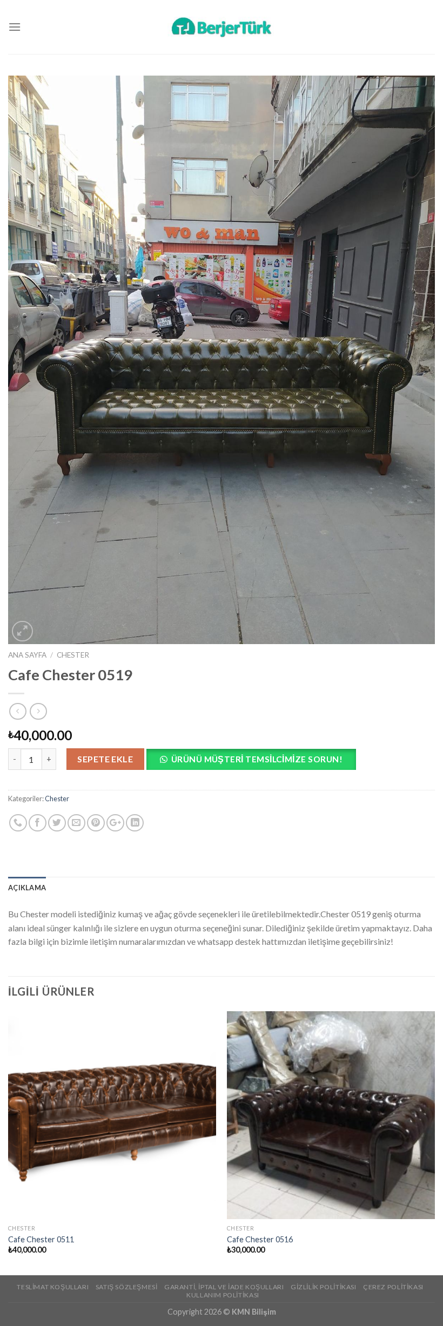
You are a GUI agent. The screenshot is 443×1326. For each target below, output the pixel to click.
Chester (73, 655)
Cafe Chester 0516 (260, 1239)
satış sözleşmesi (127, 1287)
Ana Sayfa (27, 655)
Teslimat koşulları (53, 1287)
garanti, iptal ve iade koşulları (224, 1287)
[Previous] (9, 1142)
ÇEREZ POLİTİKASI (393, 1287)
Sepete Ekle (105, 759)
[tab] (27, 887)
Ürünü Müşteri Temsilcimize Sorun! (257, 759)
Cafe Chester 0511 (41, 1239)
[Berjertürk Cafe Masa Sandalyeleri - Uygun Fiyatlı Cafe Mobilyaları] (221, 27)
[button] (255, 762)
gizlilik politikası (324, 1287)
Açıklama (27, 887)
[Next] (434, 1142)
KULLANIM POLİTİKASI (222, 1295)
